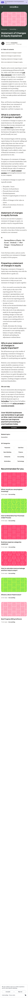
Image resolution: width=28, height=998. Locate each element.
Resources (4, 29)
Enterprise (7, 456)
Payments (7, 447)
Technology (20, 461)
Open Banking (7, 452)
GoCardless (14, 42)
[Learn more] (26, 2)
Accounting (13, 29)
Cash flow (20, 447)
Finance (21, 452)
